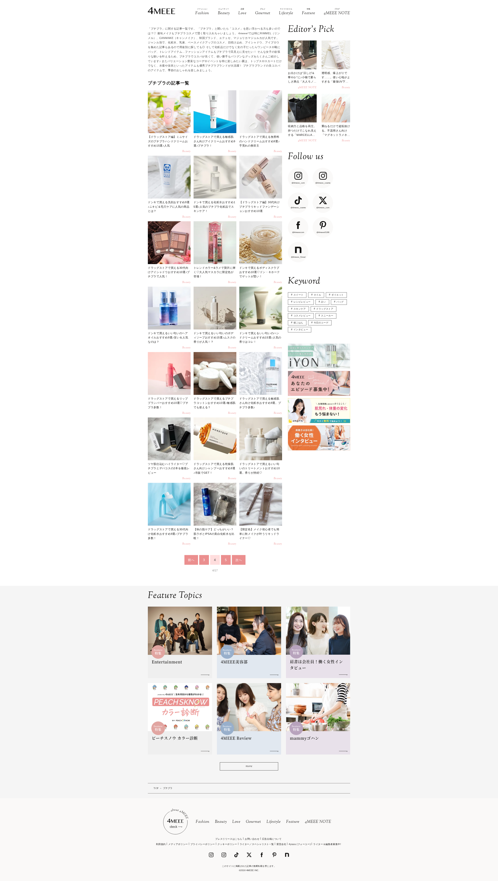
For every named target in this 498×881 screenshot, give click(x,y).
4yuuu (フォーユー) (300, 844)
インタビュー (301, 329)
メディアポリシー (178, 844)
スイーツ (298, 294)
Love (236, 822)
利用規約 (161, 844)
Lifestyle (274, 822)
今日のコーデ (321, 322)
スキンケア (300, 308)
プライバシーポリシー (202, 844)
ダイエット (337, 294)
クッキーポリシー (227, 844)
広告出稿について (272, 839)
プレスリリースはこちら (228, 839)
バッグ (340, 301)
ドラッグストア (324, 308)
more (249, 766)
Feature (292, 822)
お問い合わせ (252, 839)
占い (323, 301)
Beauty (221, 822)
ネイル (317, 294)
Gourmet (253, 822)
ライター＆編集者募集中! (327, 844)
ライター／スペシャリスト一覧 (257, 844)
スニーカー (327, 315)
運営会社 (281, 844)
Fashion (203, 822)
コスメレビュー (302, 315)
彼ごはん (298, 322)
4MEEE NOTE (318, 822)
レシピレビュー (302, 301)
